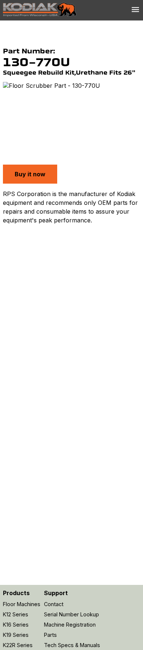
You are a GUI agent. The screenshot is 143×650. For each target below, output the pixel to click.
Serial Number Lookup (71, 614)
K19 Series (16, 635)
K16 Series (16, 624)
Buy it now (30, 174)
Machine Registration (70, 624)
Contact (53, 604)
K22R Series (18, 645)
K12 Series (15, 614)
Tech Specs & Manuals (72, 645)
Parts (50, 635)
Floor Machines (21, 604)
